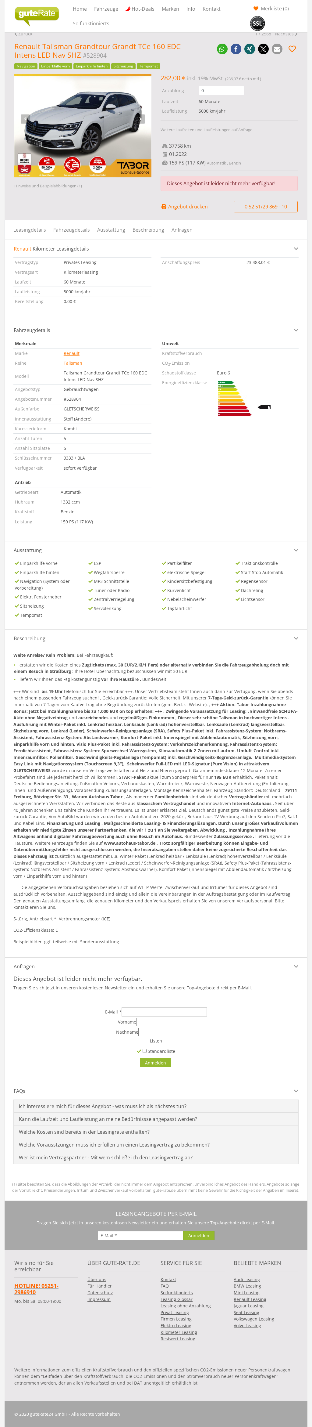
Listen (156, 1041)
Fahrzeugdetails (71, 229)
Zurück (25, 34)
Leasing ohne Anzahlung (186, 1306)
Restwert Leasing (178, 1339)
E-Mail (113, 1012)
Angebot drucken (187, 206)
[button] (222, 49)
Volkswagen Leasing (254, 1319)
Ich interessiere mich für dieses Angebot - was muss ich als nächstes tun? (102, 1106)
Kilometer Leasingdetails (51, 248)
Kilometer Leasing (179, 1332)
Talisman (73, 363)
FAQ (165, 1286)
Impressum (99, 1299)
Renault (72, 353)
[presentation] (25, 119)
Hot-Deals (143, 8)
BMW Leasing (247, 1286)
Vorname (127, 1022)
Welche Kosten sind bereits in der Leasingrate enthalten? (84, 1132)
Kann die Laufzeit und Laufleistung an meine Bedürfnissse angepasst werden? (108, 1119)
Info (190, 8)
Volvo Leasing (247, 1325)
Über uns (96, 1279)
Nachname (127, 1032)
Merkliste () (274, 8)
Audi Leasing (247, 1279)
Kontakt (212, 8)
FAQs (19, 1091)
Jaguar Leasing (249, 1306)
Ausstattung (111, 229)
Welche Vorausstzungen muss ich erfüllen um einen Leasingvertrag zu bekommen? (114, 1144)
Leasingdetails (29, 229)
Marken (170, 8)
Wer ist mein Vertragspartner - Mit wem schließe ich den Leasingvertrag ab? (106, 1157)
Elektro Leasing (176, 1325)
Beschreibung (148, 229)
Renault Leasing (250, 1299)
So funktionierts (91, 23)
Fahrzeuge (106, 8)
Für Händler (99, 1286)
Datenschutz (100, 1292)
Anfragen (182, 229)
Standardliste (161, 1051)
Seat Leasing (246, 1312)
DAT (138, 1383)
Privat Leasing (175, 1312)
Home (80, 8)
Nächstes (284, 34)
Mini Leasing (247, 1292)
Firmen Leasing (176, 1319)
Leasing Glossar (177, 1299)
